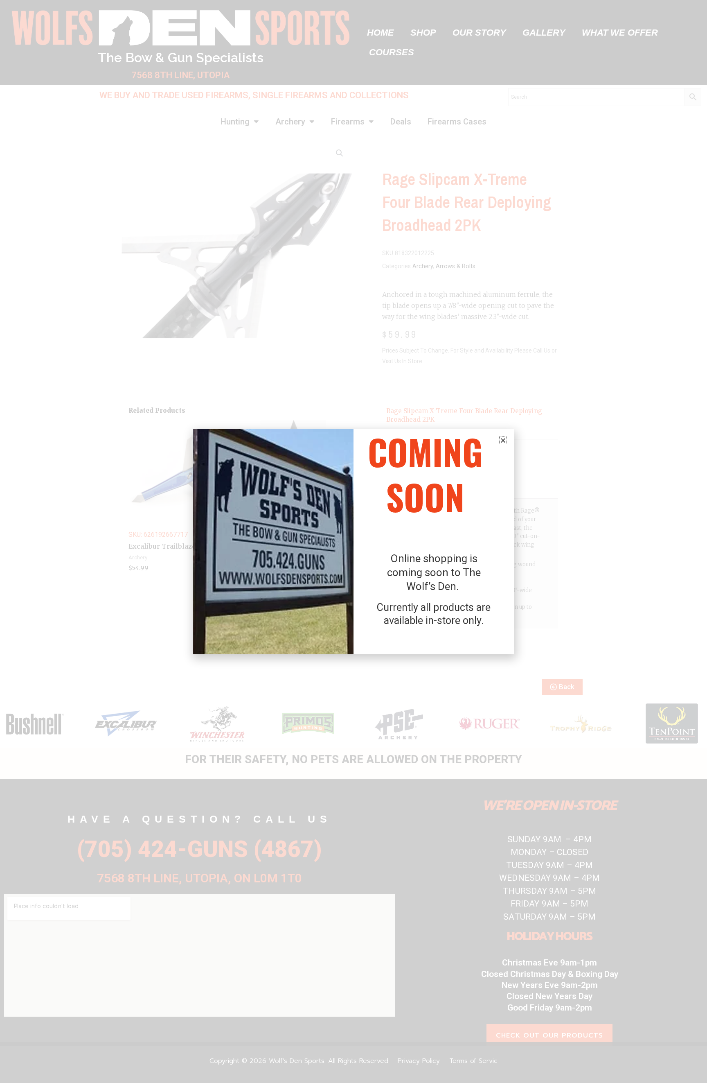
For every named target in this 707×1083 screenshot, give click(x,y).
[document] (353, 541)
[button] (503, 440)
